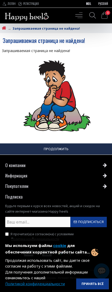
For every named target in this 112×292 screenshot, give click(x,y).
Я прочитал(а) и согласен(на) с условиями (42, 236)
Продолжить (56, 149)
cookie (59, 245)
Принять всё (93, 284)
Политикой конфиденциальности (35, 283)
